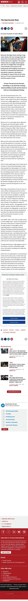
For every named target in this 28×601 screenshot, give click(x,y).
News (11, 349)
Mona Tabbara (13, 385)
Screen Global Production (10, 577)
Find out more (6, 552)
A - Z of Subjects (6, 524)
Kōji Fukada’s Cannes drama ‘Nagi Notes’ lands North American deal (17, 366)
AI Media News (7, 573)
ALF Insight (6, 575)
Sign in (7, 25)
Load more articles (14, 391)
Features (11, 330)
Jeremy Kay (12, 357)
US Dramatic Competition (9, 332)
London (17, 330)
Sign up (5, 429)
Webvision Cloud (18, 593)
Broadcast (6, 571)
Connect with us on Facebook (3, 532)
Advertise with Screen (8, 518)
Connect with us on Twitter (9, 532)
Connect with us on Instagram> (24, 532)
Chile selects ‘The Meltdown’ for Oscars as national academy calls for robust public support (18, 352)
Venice (7, 6)
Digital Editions (6, 526)
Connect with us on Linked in (14, 532)
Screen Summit (7, 560)
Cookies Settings (14, 318)
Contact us (5, 521)
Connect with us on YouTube (19, 532)
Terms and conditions (6, 584)
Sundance (23, 330)
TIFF (4, 6)
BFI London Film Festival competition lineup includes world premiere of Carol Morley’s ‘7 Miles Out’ (17, 380)
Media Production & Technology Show (13, 562)
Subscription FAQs (14, 588)
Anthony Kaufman (8, 23)
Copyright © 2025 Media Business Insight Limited (13, 586)
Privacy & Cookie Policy (20, 584)
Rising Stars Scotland (16, 6)
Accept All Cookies (14, 322)
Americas (5, 330)
